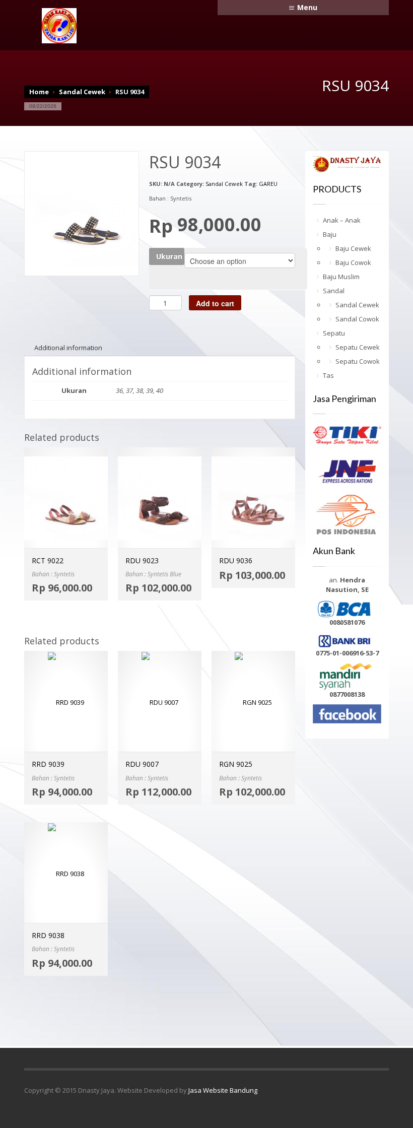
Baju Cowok (353, 262)
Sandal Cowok (357, 318)
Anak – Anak (342, 220)
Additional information (68, 347)
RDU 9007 (142, 764)
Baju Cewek (353, 248)
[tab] (68, 347)
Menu (307, 7)
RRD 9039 (48, 764)
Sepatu (334, 333)
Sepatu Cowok (357, 361)
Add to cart (215, 303)
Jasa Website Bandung (222, 1090)
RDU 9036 (235, 560)
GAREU (268, 183)
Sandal (334, 290)
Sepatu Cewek (357, 347)
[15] (82, 207)
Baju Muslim (341, 276)
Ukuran (169, 256)
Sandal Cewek (82, 91)
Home (39, 91)
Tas (328, 375)
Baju (329, 234)
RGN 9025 (235, 764)
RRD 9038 (48, 935)
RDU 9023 (142, 560)
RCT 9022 (47, 560)
